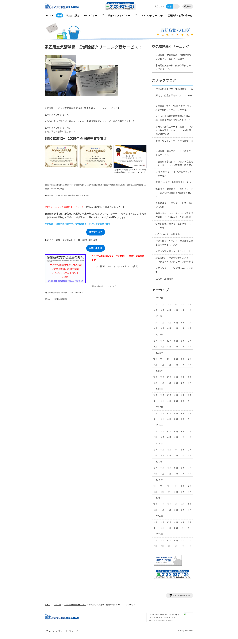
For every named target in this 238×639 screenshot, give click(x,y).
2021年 (159, 389)
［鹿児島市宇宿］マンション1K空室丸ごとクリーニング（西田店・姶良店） (174, 163)
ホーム (47, 604)
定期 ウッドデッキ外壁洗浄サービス (173, 182)
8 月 (183, 322)
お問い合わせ (95, 248)
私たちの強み (72, 15)
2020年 (159, 407)
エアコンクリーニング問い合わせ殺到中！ (174, 270)
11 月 (162, 341)
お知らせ (57, 604)
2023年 (159, 352)
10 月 (169, 341)
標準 (169, 6)
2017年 (159, 461)
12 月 (155, 341)
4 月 (169, 310)
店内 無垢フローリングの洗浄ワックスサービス (173, 173)
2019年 (159, 425)
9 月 (176, 322)
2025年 (159, 316)
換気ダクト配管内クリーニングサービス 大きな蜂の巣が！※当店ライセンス (174, 193)
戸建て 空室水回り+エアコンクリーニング (173, 97)
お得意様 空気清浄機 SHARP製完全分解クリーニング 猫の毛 (173, 57)
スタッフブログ (164, 80)
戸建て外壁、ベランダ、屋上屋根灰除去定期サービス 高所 (174, 242)
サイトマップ (72, 631)
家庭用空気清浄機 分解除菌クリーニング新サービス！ (174, 67)
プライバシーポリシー (54, 631)
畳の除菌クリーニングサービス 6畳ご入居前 (173, 205)
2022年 (159, 370)
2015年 (159, 497)
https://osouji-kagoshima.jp (162, 620)
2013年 (159, 534)
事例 (59, 15)
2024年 (159, 334)
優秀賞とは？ (95, 232)
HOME (49, 15)
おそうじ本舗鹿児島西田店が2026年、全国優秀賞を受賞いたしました (173, 118)
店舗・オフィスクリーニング (122, 15)
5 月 (162, 310)
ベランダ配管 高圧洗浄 (167, 234)
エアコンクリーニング (152, 15)
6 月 (155, 310)
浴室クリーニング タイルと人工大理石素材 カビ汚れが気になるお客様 (174, 215)
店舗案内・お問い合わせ (180, 15)
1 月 (190, 328)
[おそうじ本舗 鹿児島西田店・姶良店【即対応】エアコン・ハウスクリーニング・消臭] (67, 6)
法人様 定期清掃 (164, 278)
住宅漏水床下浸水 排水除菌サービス (174, 88)
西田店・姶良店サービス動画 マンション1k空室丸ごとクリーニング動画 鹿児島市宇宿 (174, 130)
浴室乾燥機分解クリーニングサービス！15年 (173, 225)
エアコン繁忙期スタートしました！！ (174, 251)
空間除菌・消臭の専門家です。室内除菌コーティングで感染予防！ (78, 224)
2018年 (159, 443)
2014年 (159, 516)
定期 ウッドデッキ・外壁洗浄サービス (174, 142)
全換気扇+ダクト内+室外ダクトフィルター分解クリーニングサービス (173, 108)
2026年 (159, 298)
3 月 (176, 310)
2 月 (183, 310)
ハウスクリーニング (94, 15)
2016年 (159, 479)
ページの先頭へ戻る (181, 595)
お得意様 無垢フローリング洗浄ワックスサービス (174, 153)
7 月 (190, 304)
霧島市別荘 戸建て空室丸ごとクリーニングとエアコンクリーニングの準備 (174, 259)
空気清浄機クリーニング (170, 47)
